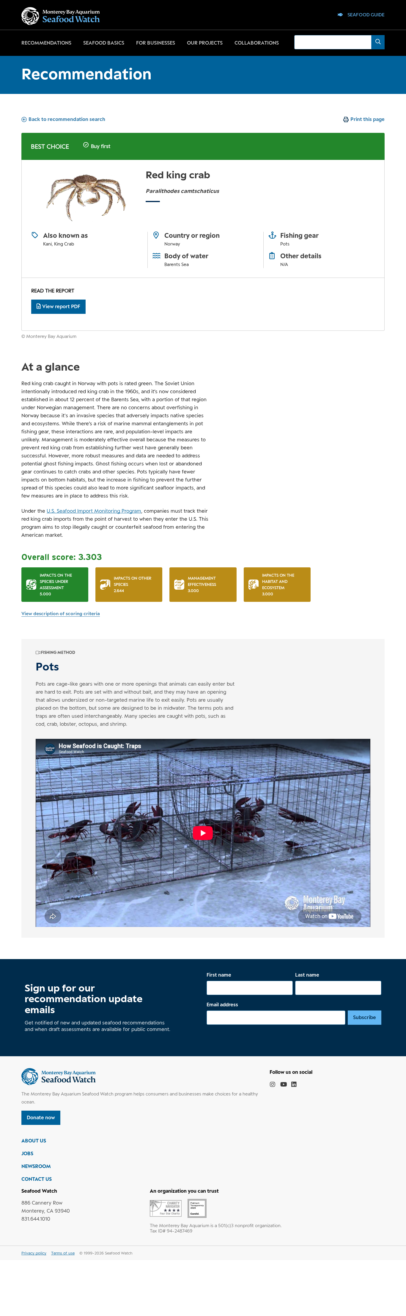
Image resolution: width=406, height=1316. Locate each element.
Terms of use (63, 1253)
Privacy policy (33, 1253)
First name (219, 975)
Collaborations (257, 43)
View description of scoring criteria (60, 613)
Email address (222, 1005)
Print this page (367, 119)
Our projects (205, 43)
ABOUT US (33, 1141)
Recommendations (46, 43)
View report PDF (61, 306)
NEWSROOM (36, 1166)
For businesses (155, 43)
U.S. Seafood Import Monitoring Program (94, 511)
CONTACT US (36, 1179)
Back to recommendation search (67, 119)
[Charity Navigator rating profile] (166, 1208)
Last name (307, 975)
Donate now (41, 1117)
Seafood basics (103, 43)
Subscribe (364, 1017)
